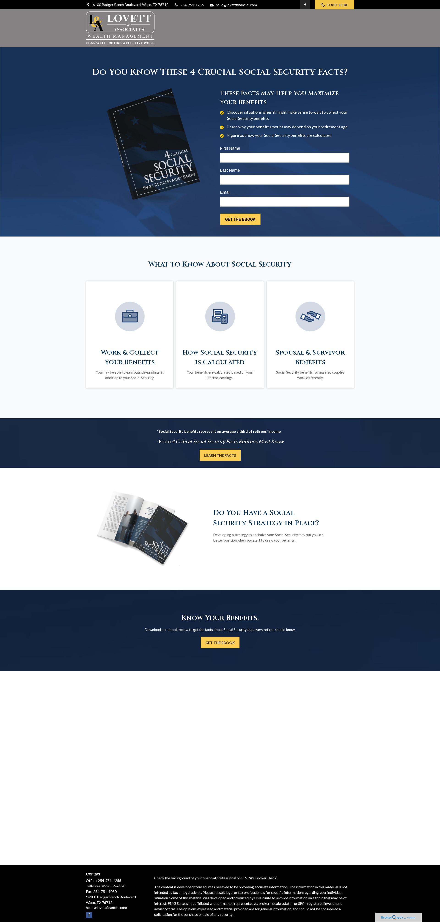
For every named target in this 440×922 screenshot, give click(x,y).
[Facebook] (305, 4)
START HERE (337, 5)
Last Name (230, 170)
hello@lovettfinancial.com (236, 5)
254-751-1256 (192, 5)
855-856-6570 (113, 886)
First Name (230, 148)
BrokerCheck (266, 878)
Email (225, 192)
